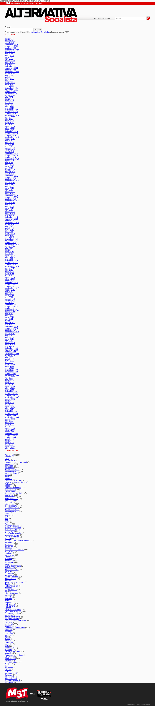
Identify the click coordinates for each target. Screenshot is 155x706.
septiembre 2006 (12, 417)
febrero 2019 (10, 150)
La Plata (8, 622)
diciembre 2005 (11, 434)
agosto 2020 (10, 117)
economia (9, 495)
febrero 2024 (10, 41)
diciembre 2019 (11, 132)
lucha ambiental (11, 499)
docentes (8, 548)
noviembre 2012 (11, 284)
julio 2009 (9, 357)
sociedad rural (11, 673)
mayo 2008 (9, 383)
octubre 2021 (10, 92)
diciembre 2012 (11, 283)
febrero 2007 (10, 408)
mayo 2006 (9, 424)
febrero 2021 (10, 106)
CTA (6, 671)
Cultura (8, 484)
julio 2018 (9, 163)
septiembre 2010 (12, 332)
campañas (9, 464)
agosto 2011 (10, 312)
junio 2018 (9, 164)
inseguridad (10, 568)
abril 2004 (9, 444)
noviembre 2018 (11, 155)
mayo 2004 (9, 443)
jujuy (7, 637)
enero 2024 (9, 43)
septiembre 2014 (12, 244)
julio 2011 (9, 314)
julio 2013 (9, 270)
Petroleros (9, 557)
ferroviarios (9, 555)
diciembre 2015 (11, 217)
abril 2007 (9, 404)
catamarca (9, 626)
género (8, 539)
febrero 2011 (10, 323)
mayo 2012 (9, 295)
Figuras (8, 524)
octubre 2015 (10, 221)
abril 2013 (9, 275)
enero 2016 (9, 215)
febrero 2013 (10, 279)
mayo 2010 (9, 339)
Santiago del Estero (13, 651)
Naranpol (9, 600)
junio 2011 (9, 315)
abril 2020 (9, 124)
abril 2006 (9, 426)
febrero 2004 (10, 448)
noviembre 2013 (11, 263)
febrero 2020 (10, 128)
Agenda (8, 457)
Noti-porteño (10, 606)
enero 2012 (9, 303)
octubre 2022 (10, 70)
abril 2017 (9, 190)
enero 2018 (9, 173)
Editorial (8, 502)
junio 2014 (9, 250)
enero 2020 (9, 130)
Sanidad (8, 559)
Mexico (8, 571)
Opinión (8, 608)
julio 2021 (9, 97)
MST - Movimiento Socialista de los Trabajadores (8, 3)
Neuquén (9, 602)
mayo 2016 (9, 208)
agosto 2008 (10, 377)
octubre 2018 (10, 157)
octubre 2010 (10, 330)
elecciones (9, 468)
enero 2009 (9, 368)
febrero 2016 (10, 213)
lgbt (6, 591)
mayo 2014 (9, 252)
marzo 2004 (10, 446)
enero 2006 (9, 432)
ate (6, 666)
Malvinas (8, 631)
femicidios (9, 542)
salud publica (10, 659)
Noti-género (10, 604)
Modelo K (9, 597)
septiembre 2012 (12, 288)
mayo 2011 (9, 317)
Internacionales (11, 570)
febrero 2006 (10, 430)
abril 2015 (9, 232)
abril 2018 (9, 168)
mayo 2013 (9, 274)
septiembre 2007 (12, 397)
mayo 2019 (9, 144)
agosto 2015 (10, 224)
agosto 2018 (10, 161)
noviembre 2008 (11, 372)
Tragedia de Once (12, 680)
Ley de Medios (11, 590)
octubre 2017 (10, 179)
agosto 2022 (10, 73)
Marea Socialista (12, 577)
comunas (8, 479)
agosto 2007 (10, 399)
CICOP (8, 670)
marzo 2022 (10, 83)
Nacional (8, 599)
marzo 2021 (10, 104)
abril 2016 (9, 210)
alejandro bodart (11, 526)
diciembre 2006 (11, 412)
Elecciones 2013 (12, 469)
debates (8, 486)
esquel (7, 513)
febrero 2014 (10, 257)
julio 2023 (9, 53)
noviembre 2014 (11, 241)
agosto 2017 (10, 183)
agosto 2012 (10, 290)
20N (6, 517)
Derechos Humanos (13, 488)
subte (7, 564)
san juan (8, 660)
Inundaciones (10, 579)
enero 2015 (9, 237)
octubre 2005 (10, 437)
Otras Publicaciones (13, 610)
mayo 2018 (9, 166)
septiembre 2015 (12, 223)
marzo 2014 (10, 255)
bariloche (9, 644)
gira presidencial (12, 473)
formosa (8, 635)
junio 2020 (9, 121)
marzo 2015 (10, 234)
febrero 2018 (10, 172)
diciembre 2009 (11, 348)
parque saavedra (12, 619)
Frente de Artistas (12, 537)
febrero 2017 (10, 193)
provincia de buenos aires (15, 620)
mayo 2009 (9, 361)
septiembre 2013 (12, 266)
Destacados (10, 491)
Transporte (9, 562)
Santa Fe (8, 650)
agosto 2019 (10, 139)
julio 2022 (9, 75)
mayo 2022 (9, 79)
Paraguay (9, 573)
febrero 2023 (10, 63)
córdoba (8, 630)
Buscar (148, 18)
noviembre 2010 (11, 328)
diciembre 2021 (11, 88)
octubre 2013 (10, 264)
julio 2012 (9, 292)
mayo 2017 (9, 188)
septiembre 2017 (12, 181)
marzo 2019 (10, 148)
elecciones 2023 (11, 511)
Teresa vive (9, 677)
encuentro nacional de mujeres (17, 540)
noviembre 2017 (11, 177)
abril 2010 (9, 341)
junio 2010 (9, 337)
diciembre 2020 (11, 110)
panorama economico (14, 611)
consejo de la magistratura (16, 482)
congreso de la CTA (13, 480)
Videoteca (9, 682)
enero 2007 (9, 410)
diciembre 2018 (11, 153)
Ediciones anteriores (102, 18)
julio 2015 (9, 226)
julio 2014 (9, 248)
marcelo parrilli (11, 530)
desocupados (10, 490)
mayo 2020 (9, 123)
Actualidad (9, 455)
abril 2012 (9, 297)
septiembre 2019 (12, 137)
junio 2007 (9, 401)
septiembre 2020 (12, 115)
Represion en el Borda (14, 655)
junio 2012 (9, 294)
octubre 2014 (10, 243)
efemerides (9, 504)
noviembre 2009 (11, 350)
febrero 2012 (10, 301)
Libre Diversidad (11, 593)
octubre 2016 (10, 199)
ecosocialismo (11, 497)
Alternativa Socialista (44, 15)
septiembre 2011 (12, 310)
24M (6, 520)
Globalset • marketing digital (138, 704)
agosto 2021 (10, 95)
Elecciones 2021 (12, 510)
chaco (7, 475)
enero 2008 (9, 390)
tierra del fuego (11, 679)
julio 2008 (9, 379)
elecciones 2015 (11, 471)
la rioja (7, 639)
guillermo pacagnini (13, 528)
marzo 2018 (10, 170)
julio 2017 (9, 184)
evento (7, 515)
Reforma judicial (11, 586)
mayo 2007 (9, 403)
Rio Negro (9, 642)
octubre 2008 (10, 374)
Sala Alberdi (10, 657)
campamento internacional (16, 462)
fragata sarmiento (12, 535)
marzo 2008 (10, 386)
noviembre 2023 (11, 46)
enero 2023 (9, 64)
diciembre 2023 (11, 44)
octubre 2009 (10, 352)
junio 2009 (9, 359)
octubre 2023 (10, 48)
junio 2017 (9, 186)
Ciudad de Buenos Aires (15, 628)
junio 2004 (9, 441)
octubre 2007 (10, 395)
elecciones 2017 (11, 506)
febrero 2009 (10, 366)
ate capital (9, 668)
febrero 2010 (10, 344)
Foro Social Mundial (13, 533)
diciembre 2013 (11, 261)
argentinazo (10, 460)
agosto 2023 (10, 52)
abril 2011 (9, 319)
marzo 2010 (10, 343)
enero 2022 (9, 86)
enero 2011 (9, 324)
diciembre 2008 (11, 370)
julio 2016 (9, 204)
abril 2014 (9, 254)
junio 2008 (9, 381)
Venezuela (9, 575)
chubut (7, 477)
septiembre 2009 (12, 354)
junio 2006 (9, 423)
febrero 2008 (10, 388)
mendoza (9, 640)
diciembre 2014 (11, 239)
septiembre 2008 (12, 375)
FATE (7, 522)
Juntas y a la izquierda (14, 582)
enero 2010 (9, 346)
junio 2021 (9, 99)
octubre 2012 (10, 286)
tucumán (8, 653)
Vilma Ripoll (10, 531)
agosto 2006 (10, 419)
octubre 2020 (10, 113)
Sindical (8, 664)
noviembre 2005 (11, 435)
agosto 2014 (10, 246)
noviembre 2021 (11, 90)
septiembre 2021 (12, 93)
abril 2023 (9, 59)
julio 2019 (9, 141)
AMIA (7, 459)
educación (9, 551)
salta (7, 646)
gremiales (9, 544)
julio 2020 (9, 119)
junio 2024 (9, 39)
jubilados (8, 580)
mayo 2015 (9, 230)
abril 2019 (9, 146)
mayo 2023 (9, 57)
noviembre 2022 (11, 68)
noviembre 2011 (11, 306)
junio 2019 (9, 143)
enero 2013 (9, 281)
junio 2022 (9, 77)
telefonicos (9, 560)
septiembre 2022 (12, 72)
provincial (9, 624)
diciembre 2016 (11, 195)
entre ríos (9, 633)
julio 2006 (9, 421)
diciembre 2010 (11, 326)
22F (6, 519)
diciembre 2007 (11, 392)
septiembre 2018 (12, 159)
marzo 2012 (10, 299)
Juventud (8, 588)
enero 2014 (9, 259)
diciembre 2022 (11, 66)
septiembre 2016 (12, 201)
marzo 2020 (10, 126)
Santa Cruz (9, 648)
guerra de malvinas (13, 566)
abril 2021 (9, 103)
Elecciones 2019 (12, 508)
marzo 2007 (10, 406)
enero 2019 (9, 152)
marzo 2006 (10, 428)
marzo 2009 (10, 364)
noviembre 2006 (11, 414)
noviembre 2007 (11, 394)
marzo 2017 (10, 192)
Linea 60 (8, 595)
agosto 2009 (10, 355)
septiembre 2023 (12, 50)
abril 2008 (9, 384)
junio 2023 (9, 55)
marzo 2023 (10, 61)
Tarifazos (8, 675)
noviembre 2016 (11, 197)
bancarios (9, 546)
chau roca (9, 466)
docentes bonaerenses (14, 550)
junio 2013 (9, 272)
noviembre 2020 (11, 112)
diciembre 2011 (11, 304)
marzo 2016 (10, 212)
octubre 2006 (10, 415)
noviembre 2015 (11, 219)
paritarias (9, 615)
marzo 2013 (10, 277)
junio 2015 (9, 228)
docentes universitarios (14, 493)
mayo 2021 (9, 101)
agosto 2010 (10, 334)
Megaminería (10, 500)
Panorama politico (12, 613)
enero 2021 (9, 108)
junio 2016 (9, 206)
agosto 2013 (10, 268)
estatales (8, 553)
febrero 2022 (10, 84)
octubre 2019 (10, 135)
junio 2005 (9, 439)
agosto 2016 (10, 203)
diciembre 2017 (11, 175)
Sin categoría (10, 662)
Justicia (8, 584)
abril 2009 (9, 363)
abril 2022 (9, 81)
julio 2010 (9, 335)
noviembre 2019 (11, 133)
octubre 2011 (10, 308)
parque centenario (12, 617)
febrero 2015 (10, 235)
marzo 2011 (10, 321)
